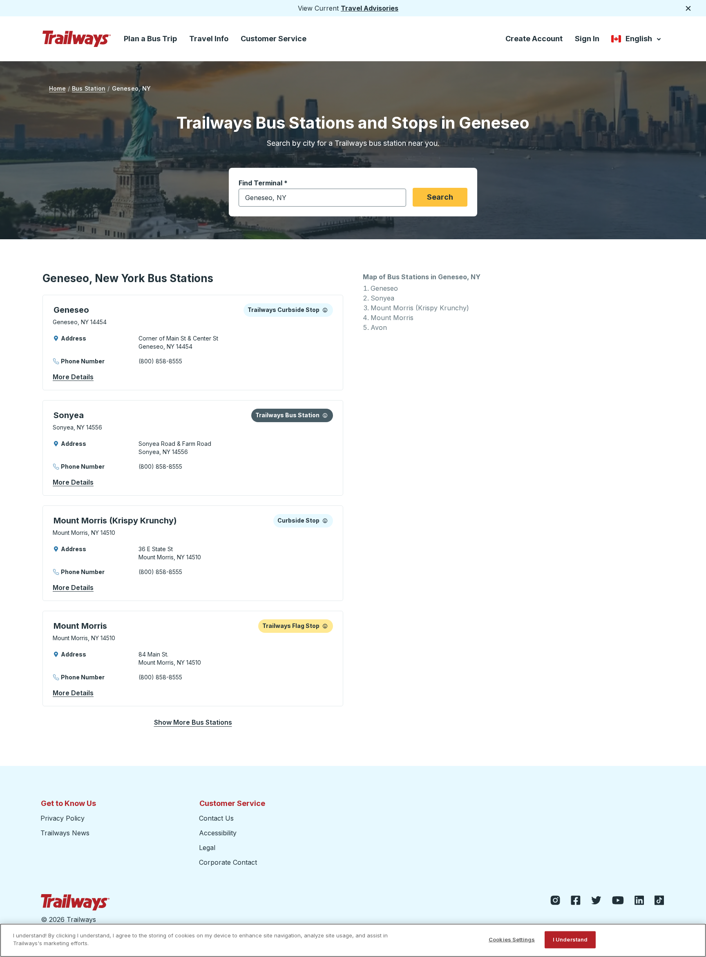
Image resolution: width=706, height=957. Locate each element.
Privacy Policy (62, 818)
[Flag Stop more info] (325, 626)
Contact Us (216, 818)
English (637, 40)
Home (57, 88)
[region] (353, 940)
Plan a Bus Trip (150, 38)
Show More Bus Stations (193, 722)
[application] (192, 342)
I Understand (570, 939)
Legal (207, 847)
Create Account (534, 38)
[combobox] (322, 198)
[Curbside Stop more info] (325, 310)
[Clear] (397, 197)
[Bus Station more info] (325, 415)
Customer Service (273, 38)
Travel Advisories (369, 8)
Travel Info (208, 38)
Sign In (587, 38)
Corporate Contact (228, 862)
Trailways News (64, 833)
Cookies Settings (512, 939)
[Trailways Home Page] (76, 39)
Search (440, 197)
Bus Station (88, 88)
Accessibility (218, 833)
